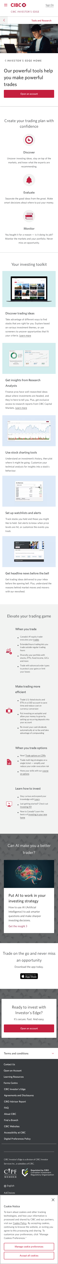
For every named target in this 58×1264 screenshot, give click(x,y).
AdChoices (14, 1193)
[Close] (53, 1200)
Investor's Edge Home (24, 60)
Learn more (25, 335)
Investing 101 (26, 807)
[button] (4, 20)
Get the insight (17, 926)
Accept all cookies (29, 1255)
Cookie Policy (20, 1223)
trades (36, 639)
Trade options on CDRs (35, 755)
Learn (37, 799)
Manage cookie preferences (29, 1246)
